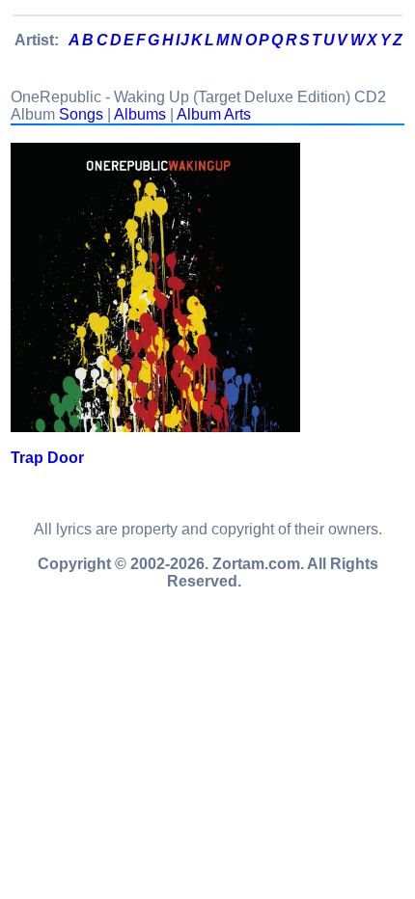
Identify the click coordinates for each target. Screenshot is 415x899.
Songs (81, 114)
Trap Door (47, 458)
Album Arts (214, 114)
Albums (140, 114)
